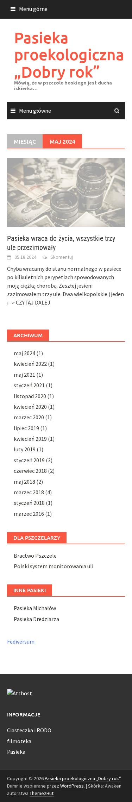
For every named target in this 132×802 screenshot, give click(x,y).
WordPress (72, 786)
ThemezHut (42, 793)
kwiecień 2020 (30, 406)
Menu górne (33, 8)
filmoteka (19, 741)
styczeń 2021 (29, 385)
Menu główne (35, 110)
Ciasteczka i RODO (29, 730)
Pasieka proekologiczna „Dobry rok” (69, 54)
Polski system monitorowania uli (53, 566)
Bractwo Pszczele (35, 555)
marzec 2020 (29, 417)
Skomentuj (61, 257)
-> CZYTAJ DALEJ (30, 302)
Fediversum (20, 641)
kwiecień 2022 (30, 363)
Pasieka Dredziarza (36, 618)
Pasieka (16, 751)
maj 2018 (24, 481)
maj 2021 (24, 374)
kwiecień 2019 (30, 438)
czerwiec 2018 (30, 470)
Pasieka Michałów (35, 608)
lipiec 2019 (26, 428)
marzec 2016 (29, 513)
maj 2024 (24, 353)
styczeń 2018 (29, 502)
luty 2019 (25, 449)
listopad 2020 (30, 396)
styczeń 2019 (29, 460)
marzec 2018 (29, 492)
